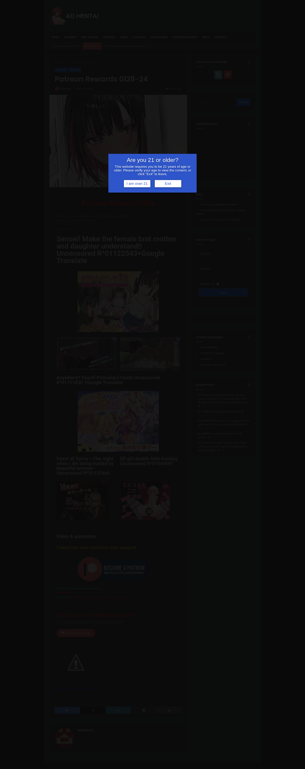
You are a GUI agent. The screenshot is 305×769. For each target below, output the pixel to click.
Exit (168, 183)
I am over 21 (137, 183)
